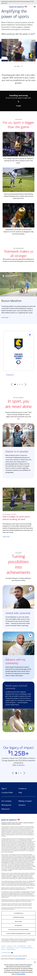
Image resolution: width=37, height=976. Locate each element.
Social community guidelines (26, 947)
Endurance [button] (10, 375)
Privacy (2, 947)
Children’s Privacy (10, 947)
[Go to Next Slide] (25, 384)
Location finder (7, 792)
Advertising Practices (11, 949)
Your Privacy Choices (5, 952)
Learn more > (4, 3)
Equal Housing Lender (20, 958)
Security (17, 947)
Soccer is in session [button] (16, 451)
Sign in (4, 788)
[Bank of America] (18, 7)
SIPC (33, 865)
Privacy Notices (20, 974)
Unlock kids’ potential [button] (17, 613)
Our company (6, 801)
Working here (6, 805)
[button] (34, 7)
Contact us (22, 788)
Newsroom (5, 809)
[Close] (35, 962)
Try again (18, 106)
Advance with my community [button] (15, 661)
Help (20, 792)
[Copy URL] (18, 101)
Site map (3, 949)
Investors (21, 805)
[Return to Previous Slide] (12, 384)
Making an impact (25, 801)
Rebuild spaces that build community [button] (16, 687)
